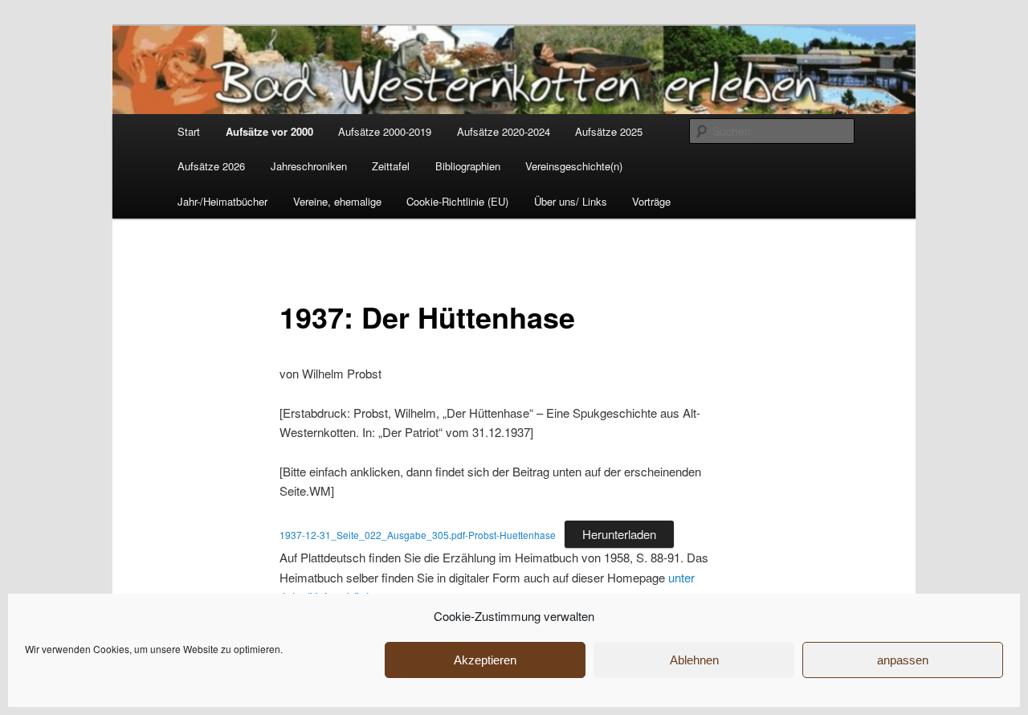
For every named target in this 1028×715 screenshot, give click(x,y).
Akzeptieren (485, 660)
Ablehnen (694, 660)
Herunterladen (619, 533)
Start (188, 131)
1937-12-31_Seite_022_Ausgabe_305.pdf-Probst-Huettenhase (417, 534)
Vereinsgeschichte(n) (573, 166)
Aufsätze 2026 (211, 166)
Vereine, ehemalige (337, 201)
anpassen (902, 660)
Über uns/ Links (570, 201)
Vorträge (651, 201)
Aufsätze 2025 (608, 131)
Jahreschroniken (309, 166)
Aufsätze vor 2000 (269, 131)
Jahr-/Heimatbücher (222, 201)
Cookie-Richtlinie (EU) (457, 201)
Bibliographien (467, 166)
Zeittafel (391, 166)
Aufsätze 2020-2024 (503, 131)
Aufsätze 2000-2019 (384, 131)
